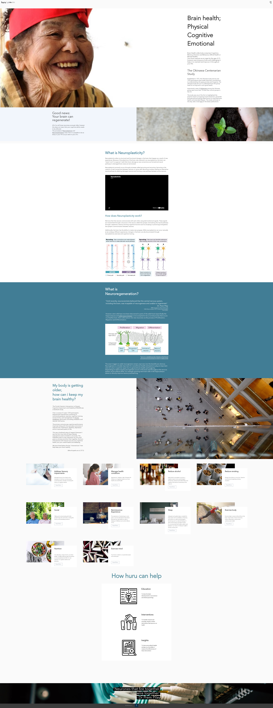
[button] (271, 2)
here (201, 101)
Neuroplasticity (67, 131)
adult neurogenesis (125, 316)
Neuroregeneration (58, 132)
